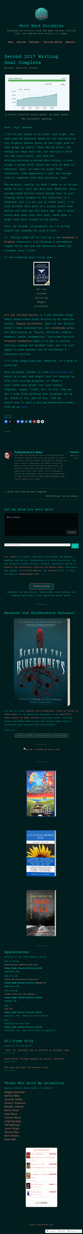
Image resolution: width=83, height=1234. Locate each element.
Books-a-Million (44, 736)
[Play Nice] (28, 1196)
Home (10, 42)
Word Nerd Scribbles (41, 26)
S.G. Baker (9, 68)
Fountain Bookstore (18, 341)
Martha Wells (12, 1095)
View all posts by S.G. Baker (27, 479)
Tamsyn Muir (11, 1132)
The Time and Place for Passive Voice (26, 1068)
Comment (71, 532)
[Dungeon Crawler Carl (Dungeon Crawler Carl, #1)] (28, 1178)
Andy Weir (10, 1139)
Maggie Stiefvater (29, 323)
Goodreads (58, 328)
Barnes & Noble (60, 736)
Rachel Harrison (37, 1187)
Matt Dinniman (32, 1160)
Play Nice (36, 1192)
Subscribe (41, 586)
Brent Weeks (11, 1135)
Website (70, 42)
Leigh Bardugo (12, 1121)
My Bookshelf (41, 1150)
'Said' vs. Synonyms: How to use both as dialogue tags (36, 1050)
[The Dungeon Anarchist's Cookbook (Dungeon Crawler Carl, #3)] (28, 1158)
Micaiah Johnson (14, 1106)
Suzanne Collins (13, 1099)
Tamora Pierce (12, 1117)
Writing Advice (53, 42)
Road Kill (53, 571)
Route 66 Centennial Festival (21, 979)
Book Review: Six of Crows (61, 496)
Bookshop (20, 736)
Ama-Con (8, 1009)
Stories (21, 42)
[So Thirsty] (28, 1188)
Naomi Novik (11, 1110)
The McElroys (12, 1124)
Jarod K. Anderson (15, 1103)
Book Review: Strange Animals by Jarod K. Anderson (34, 1059)
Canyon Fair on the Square (19, 994)
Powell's (31, 736)
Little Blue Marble (30, 571)
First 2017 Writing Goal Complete (25, 492)
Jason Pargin (11, 1128)
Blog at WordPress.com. (41, 1225)
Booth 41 (41, 983)
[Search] (75, 545)
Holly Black (10, 1114)
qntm (29, 1170)
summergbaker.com (28, 574)
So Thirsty (37, 1184)
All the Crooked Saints (21, 315)
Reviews (34, 42)
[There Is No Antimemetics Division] (28, 1168)
